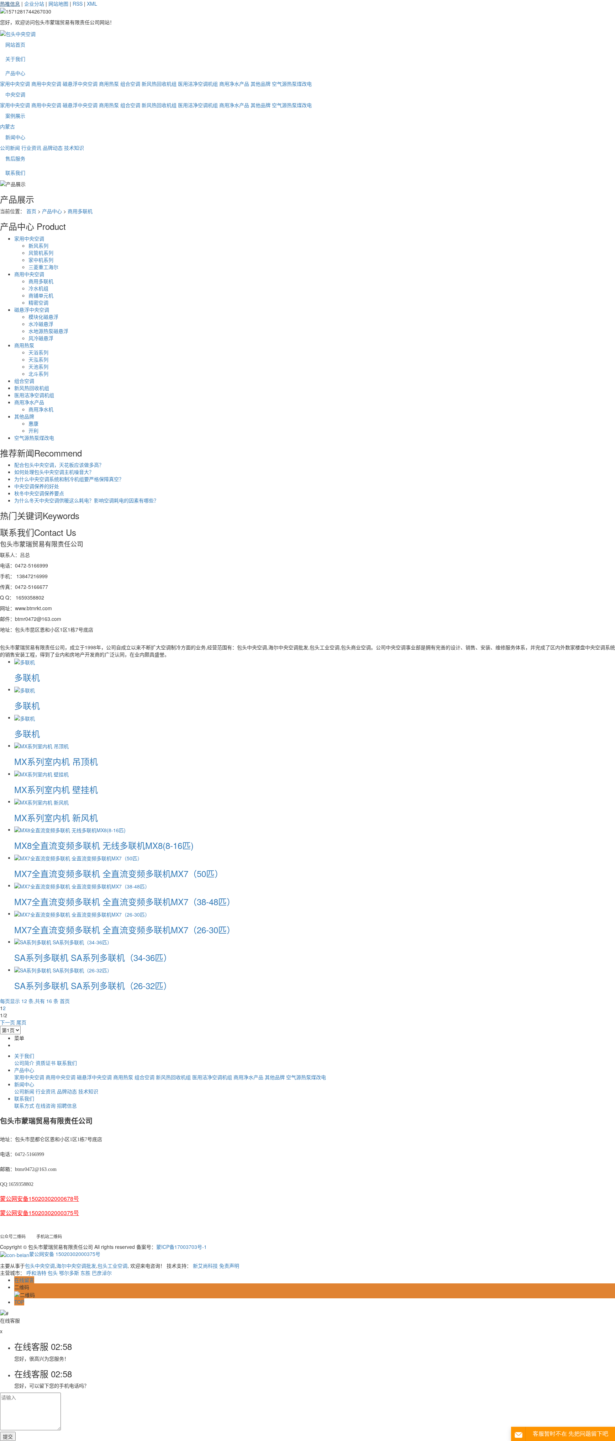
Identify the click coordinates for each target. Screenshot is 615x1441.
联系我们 (15, 172)
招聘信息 (67, 1105)
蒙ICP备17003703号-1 (181, 1246)
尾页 (21, 1022)
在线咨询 (46, 1105)
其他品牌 (260, 83)
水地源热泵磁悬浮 (48, 330)
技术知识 (74, 147)
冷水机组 (38, 288)
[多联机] (24, 661)
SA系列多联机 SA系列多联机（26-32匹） (93, 985)
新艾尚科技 (205, 1265)
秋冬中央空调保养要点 (39, 493)
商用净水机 (40, 409)
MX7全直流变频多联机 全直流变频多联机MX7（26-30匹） (124, 929)
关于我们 (15, 58)
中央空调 (15, 94)
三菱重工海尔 (43, 266)
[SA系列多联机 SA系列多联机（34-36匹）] (63, 941)
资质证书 (46, 1062)
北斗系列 (38, 373)
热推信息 (10, 3)
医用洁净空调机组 (198, 83)
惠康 (33, 423)
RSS (78, 3)
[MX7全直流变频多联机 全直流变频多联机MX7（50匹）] (78, 857)
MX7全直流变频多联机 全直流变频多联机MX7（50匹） (118, 873)
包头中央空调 (40, 1265)
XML (92, 3)
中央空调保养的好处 (36, 486)
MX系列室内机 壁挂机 (56, 789)
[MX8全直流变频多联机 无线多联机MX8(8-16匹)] (70, 829)
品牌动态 (53, 147)
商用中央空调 (46, 83)
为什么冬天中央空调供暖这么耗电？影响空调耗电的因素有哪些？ (86, 500)
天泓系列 (38, 359)
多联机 (27, 677)
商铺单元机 (40, 295)
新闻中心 (15, 137)
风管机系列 (40, 252)
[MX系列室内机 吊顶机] (41, 745)
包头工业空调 (112, 1265)
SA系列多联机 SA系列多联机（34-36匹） (93, 957)
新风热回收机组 (159, 83)
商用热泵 (109, 83)
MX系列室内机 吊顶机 (56, 761)
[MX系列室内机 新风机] (41, 801)
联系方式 (24, 1105)
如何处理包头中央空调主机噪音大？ (54, 471)
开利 (33, 430)
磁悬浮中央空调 (80, 83)
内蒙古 (7, 126)
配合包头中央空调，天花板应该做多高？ (59, 464)
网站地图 (58, 3)
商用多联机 (80, 211)
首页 (31, 211)
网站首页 (15, 44)
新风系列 (38, 245)
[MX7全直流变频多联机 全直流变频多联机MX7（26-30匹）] (82, 913)
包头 (53, 1272)
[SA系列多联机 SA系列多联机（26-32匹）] (63, 969)
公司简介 (24, 1062)
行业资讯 (31, 147)
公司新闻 (10, 147)
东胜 (85, 1272)
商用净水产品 (234, 83)
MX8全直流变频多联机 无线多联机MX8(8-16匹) (104, 845)
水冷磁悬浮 (40, 323)
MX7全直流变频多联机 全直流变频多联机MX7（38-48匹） (124, 901)
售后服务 (15, 158)
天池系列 (38, 366)
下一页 (7, 1022)
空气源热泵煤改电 (292, 83)
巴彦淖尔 (102, 1272)
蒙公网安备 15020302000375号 (64, 1253)
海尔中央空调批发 (76, 1265)
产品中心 (15, 72)
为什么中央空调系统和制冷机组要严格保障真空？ (69, 478)
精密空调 (38, 302)
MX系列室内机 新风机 (56, 817)
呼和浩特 (36, 1272)
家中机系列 (40, 259)
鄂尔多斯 (69, 1272)
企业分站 (34, 3)
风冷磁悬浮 (40, 338)
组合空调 (130, 83)
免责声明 (229, 1265)
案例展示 (15, 115)
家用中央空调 (15, 83)
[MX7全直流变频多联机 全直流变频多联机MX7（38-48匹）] (82, 885)
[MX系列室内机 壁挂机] (41, 773)
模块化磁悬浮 (43, 316)
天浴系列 (38, 352)
